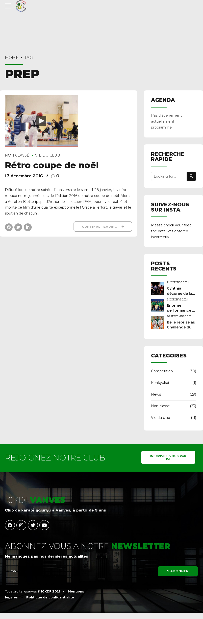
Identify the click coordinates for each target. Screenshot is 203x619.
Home (12, 57)
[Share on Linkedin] (27, 227)
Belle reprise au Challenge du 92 (181, 327)
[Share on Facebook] (9, 227)
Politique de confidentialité (50, 597)
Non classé (17, 155)
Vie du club (47, 155)
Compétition (162, 371)
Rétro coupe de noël (52, 165)
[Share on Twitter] (18, 227)
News (156, 394)
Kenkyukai (160, 382)
